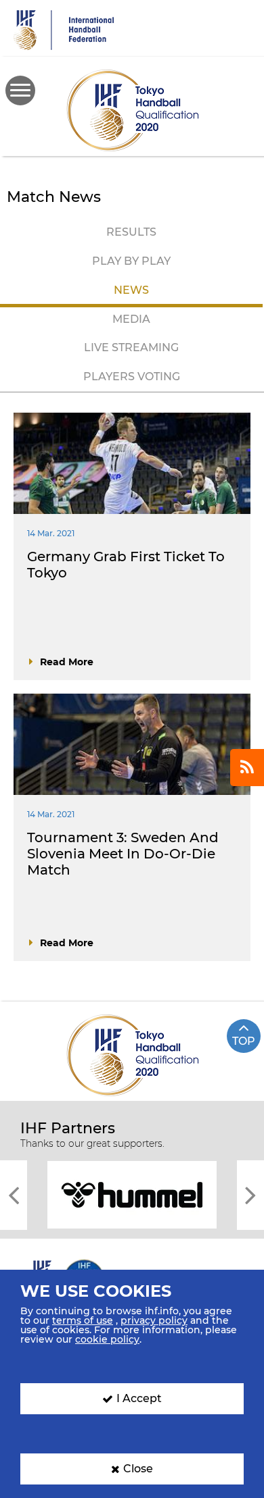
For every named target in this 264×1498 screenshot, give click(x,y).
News (131, 290)
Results (131, 232)
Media (131, 319)
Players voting (131, 376)
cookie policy (107, 1339)
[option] (132, 1194)
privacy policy (154, 1320)
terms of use (82, 1320)
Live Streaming (131, 347)
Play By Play (131, 261)
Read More (66, 662)
